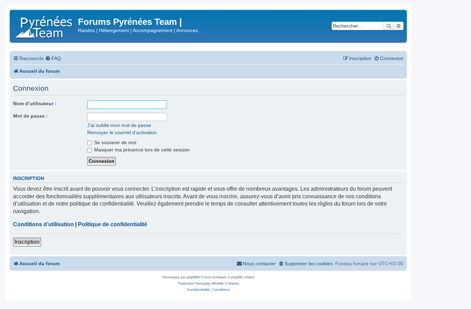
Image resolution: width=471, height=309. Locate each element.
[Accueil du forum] (44, 25)
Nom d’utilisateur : (35, 103)
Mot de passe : (30, 116)
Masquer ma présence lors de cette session (141, 149)
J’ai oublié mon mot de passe (119, 125)
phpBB (192, 277)
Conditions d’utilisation (43, 224)
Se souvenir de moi (114, 142)
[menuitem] (53, 58)
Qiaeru (233, 283)
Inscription (27, 242)
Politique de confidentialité (112, 224)
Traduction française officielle (201, 283)
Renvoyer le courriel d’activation (122, 132)
